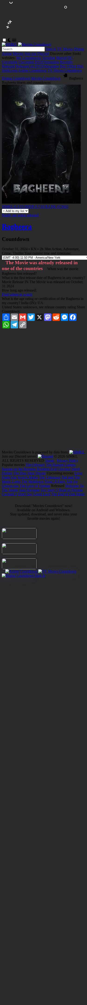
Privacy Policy (67, 461)
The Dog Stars (24, 473)
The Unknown (50, 477)
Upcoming (9, 62)
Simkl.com (10, 70)
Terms (49, 461)
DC (70, 58)
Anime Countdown (32, 70)
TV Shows (65, 49)
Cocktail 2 (9, 494)
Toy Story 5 (49, 490)
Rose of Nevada (71, 490)
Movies (18, 54)
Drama (79, 49)
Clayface (64, 469)
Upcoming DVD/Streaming (38, 62)
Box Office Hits (71, 66)
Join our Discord (37, 54)
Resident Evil (47, 469)
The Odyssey (35, 465)
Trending (48, 58)
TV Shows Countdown (65, 70)
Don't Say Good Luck (34, 494)
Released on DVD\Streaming (37, 66)
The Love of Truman (34, 486)
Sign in (51, 49)
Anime (7, 54)
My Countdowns (28, 58)
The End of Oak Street (67, 494)
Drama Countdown (16, 78)
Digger (40, 473)
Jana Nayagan (29, 490)
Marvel (61, 58)
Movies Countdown (45, 78)
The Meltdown (32, 481)
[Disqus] (43, 391)
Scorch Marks (28, 477)
